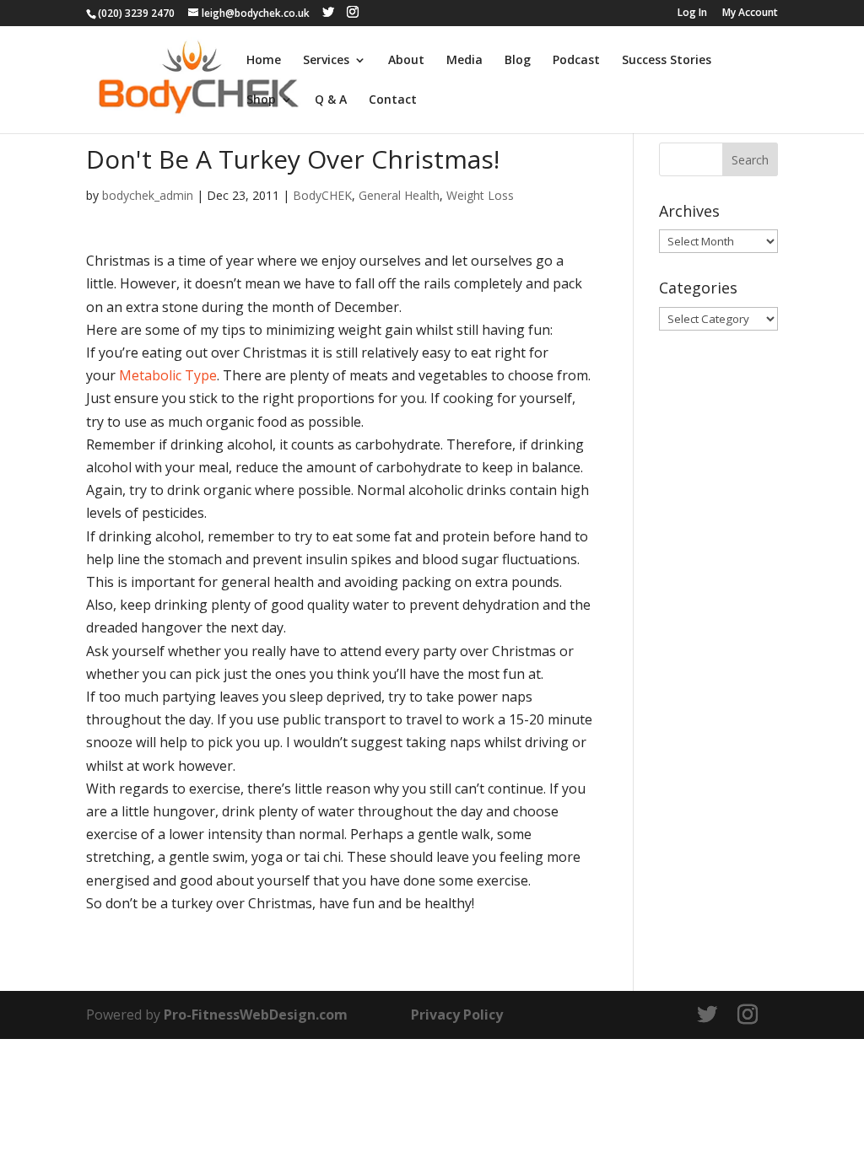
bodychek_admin (147, 195)
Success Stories (666, 60)
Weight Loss (480, 195)
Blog (518, 60)
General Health (399, 195)
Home (263, 60)
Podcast (576, 60)
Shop (261, 100)
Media (464, 60)
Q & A (331, 100)
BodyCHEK (322, 195)
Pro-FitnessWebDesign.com (256, 1014)
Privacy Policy (457, 1014)
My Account (750, 13)
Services (326, 60)
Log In (692, 13)
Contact (393, 100)
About (406, 60)
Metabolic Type (168, 375)
